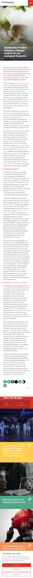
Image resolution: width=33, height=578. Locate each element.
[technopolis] (7, 3)
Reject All (16, 574)
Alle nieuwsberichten (21, 405)
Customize (17, 569)
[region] (16, 564)
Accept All (16, 565)
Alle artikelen (6, 405)
